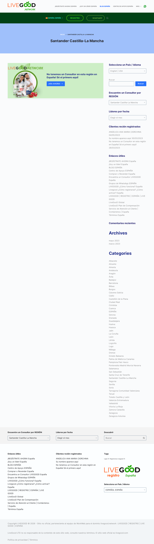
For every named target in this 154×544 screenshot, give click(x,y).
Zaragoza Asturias (117, 416)
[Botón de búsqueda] (143, 438)
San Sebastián (115, 372)
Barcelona (113, 283)
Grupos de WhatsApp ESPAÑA (123, 183)
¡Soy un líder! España (88, 6)
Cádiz (111, 296)
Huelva (112, 324)
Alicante (112, 264)
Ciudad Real (114, 302)
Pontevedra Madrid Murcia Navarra (125, 365)
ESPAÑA (112, 311)
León (111, 337)
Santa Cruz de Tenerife (119, 375)
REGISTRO (75, 18)
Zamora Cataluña (117, 410)
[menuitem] (54, 18)
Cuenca (112, 308)
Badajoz (112, 280)
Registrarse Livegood (117, 459)
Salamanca (114, 368)
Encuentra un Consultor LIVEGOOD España (27, 474)
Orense (112, 353)
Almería (112, 267)
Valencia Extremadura (119, 400)
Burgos (112, 289)
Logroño (113, 343)
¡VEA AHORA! (56, 84)
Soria (111, 387)
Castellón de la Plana (118, 299)
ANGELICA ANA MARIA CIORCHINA (125, 132)
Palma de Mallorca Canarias (121, 359)
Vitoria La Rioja (116, 406)
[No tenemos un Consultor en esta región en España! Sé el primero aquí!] (25, 80)
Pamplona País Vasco (118, 362)
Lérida (112, 340)
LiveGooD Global (116, 202)
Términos (33, 540)
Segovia (112, 381)
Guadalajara (114, 321)
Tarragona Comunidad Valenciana (124, 391)
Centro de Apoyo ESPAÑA (123, 6)
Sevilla (112, 384)
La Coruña (113, 334)
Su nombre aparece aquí (120, 138)
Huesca (112, 327)
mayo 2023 (114, 240)
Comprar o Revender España (122, 174)
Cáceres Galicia (116, 292)
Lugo (111, 346)
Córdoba (113, 305)
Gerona (112, 315)
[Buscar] (107, 18)
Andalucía (113, 270)
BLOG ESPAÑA (105, 6)
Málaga (112, 349)
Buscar (112, 80)
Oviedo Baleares (116, 356)
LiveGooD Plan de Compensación (124, 205)
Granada (113, 318)
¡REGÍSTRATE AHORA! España (66, 6)
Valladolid (113, 403)
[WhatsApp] (145, 6)
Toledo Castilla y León (119, 397)
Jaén (111, 330)
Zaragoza (113, 413)
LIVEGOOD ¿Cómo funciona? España (125, 186)
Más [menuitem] (137, 6)
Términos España (116, 215)
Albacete (113, 261)
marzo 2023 (114, 244)
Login (106, 459)
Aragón (112, 273)
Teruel (111, 394)
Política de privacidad (18, 540)
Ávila (111, 277)
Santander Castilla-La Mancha (122, 378)
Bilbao (112, 286)
